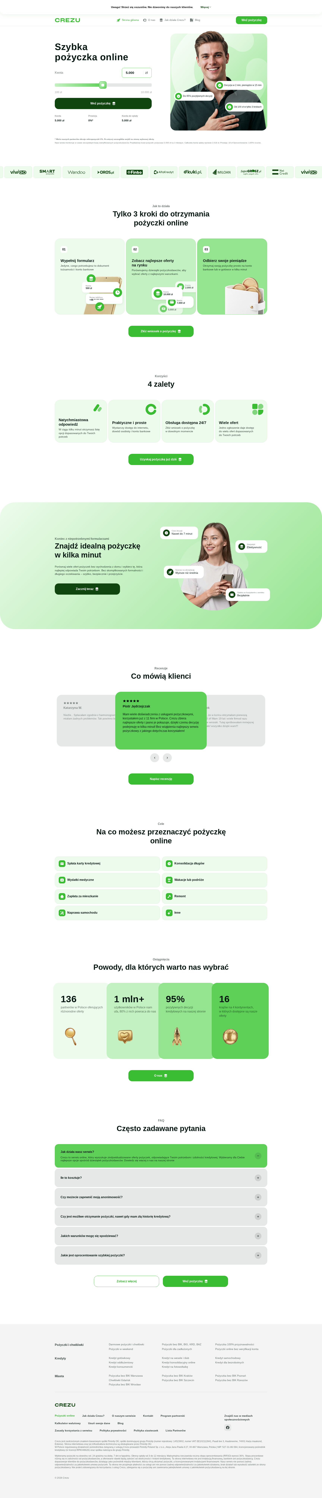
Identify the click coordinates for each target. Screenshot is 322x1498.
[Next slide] (167, 757)
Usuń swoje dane (99, 1423)
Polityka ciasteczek (146, 1430)
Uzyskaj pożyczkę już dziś (158, 459)
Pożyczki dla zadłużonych (177, 1349)
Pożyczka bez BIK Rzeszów (231, 1380)
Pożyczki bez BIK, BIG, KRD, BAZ (181, 1344)
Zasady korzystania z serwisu (73, 1430)
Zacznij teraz (85, 589)
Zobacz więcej (127, 1281)
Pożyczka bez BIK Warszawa (126, 1375)
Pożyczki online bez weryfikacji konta (236, 1349)
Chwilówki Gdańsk (119, 1380)
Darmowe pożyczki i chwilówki (126, 1344)
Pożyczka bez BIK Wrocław (125, 1384)
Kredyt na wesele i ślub (175, 1357)
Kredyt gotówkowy (119, 1357)
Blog (197, 19)
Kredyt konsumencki (121, 1366)
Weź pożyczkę (252, 20)
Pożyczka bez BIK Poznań (230, 1375)
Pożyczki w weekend (121, 1349)
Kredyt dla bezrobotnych (229, 1362)
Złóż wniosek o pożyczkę (158, 331)
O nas (151, 19)
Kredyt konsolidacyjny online (178, 1362)
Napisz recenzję (161, 779)
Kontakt (148, 1415)
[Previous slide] (154, 757)
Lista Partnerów (176, 1430)
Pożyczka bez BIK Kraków (177, 1375)
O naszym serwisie (124, 1415)
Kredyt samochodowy (228, 1357)
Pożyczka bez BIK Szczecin (178, 1380)
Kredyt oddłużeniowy (121, 1362)
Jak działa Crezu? (175, 19)
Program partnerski (173, 1415)
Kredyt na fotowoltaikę (175, 1366)
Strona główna (130, 19)
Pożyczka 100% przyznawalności (234, 1344)
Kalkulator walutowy (68, 1423)
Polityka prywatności (113, 1430)
